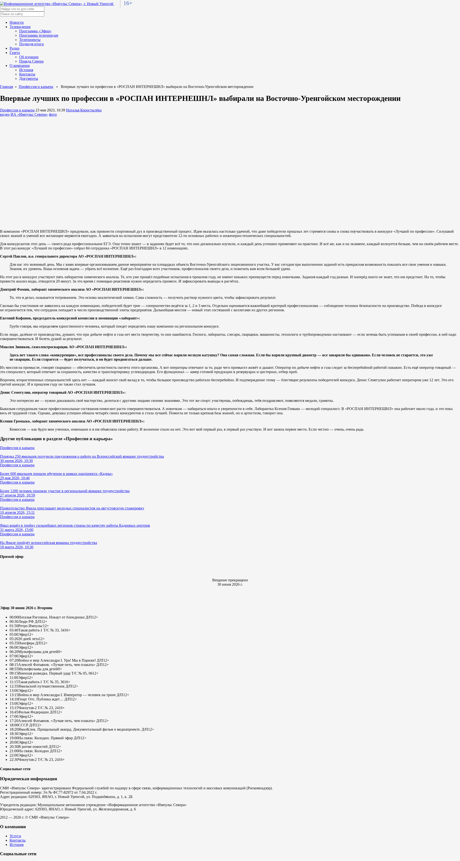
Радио (14, 48)
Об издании (29, 57)
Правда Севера (31, 61)
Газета (15, 53)
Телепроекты (29, 40)
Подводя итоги (31, 44)
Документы (28, 78)
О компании (20, 66)
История (26, 70)
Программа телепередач (38, 35)
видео (5, 114)
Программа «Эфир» (35, 31)
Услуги (15, 836)
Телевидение (20, 27)
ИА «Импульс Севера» (29, 114)
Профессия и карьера (36, 87)
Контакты (27, 74)
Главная (6, 87)
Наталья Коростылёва (84, 110)
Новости (17, 22)
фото (53, 114)
